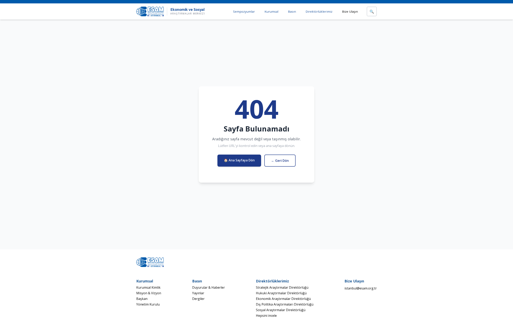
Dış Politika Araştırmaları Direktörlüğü (284, 304)
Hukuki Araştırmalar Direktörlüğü (281, 293)
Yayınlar (198, 293)
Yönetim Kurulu (148, 304)
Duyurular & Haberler (208, 287)
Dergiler (198, 298)
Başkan (141, 298)
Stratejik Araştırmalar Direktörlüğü (282, 287)
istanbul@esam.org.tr (360, 288)
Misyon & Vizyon (148, 293)
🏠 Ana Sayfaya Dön (239, 160)
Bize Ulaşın (350, 11)
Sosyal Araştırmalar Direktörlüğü (280, 310)
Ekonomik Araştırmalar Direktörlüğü (283, 298)
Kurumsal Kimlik (148, 287)
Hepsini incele (266, 315)
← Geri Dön (280, 160)
